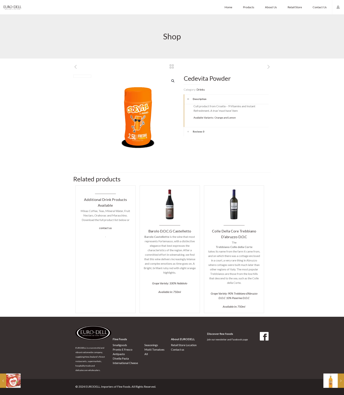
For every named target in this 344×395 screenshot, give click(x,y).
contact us (105, 228)
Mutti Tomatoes (154, 349)
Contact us (177, 349)
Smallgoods (120, 345)
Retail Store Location (184, 345)
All (146, 354)
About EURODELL (183, 339)
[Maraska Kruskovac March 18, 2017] (333, 381)
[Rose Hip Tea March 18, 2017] (10, 381)
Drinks (201, 89)
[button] (173, 81)
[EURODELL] (13, 7)
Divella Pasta (121, 358)
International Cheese (125, 363)
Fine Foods (120, 339)
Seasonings (151, 345)
